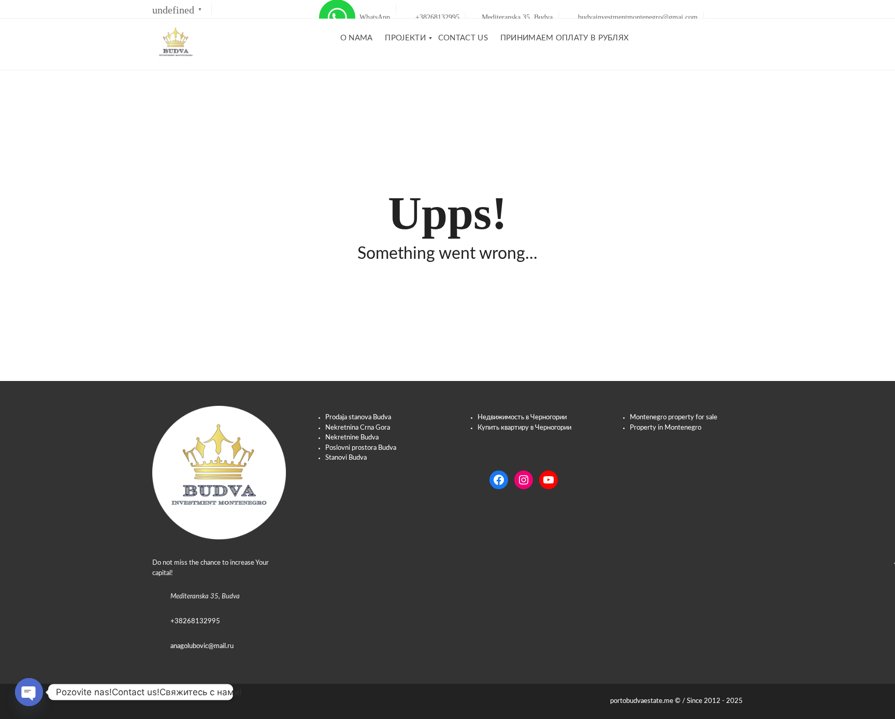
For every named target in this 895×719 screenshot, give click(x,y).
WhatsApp (372, 17)
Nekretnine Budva (352, 437)
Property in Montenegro (665, 427)
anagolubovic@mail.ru (202, 646)
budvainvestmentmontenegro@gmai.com (637, 17)
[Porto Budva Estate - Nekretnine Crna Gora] (175, 44)
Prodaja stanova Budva (358, 417)
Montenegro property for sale (673, 417)
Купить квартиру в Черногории (524, 427)
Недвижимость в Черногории (522, 417)
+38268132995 (436, 17)
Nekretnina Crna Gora (357, 427)
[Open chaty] (29, 692)
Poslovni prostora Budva (360, 448)
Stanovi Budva (346, 457)
